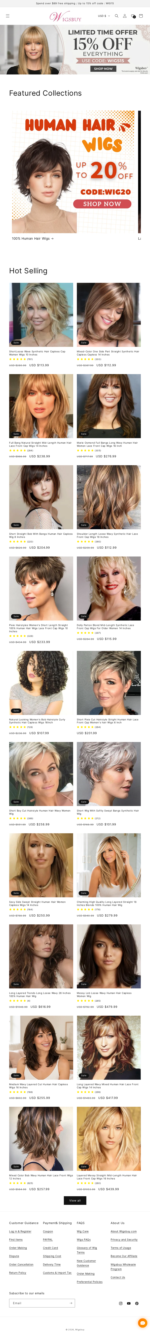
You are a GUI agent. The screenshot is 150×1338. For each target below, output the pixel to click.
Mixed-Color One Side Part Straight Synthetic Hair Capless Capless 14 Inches (108, 353)
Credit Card (50, 1247)
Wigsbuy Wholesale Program (123, 1266)
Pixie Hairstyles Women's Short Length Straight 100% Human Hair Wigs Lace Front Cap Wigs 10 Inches (38, 628)
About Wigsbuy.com (124, 1231)
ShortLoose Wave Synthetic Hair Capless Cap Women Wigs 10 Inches (37, 353)
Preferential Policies (90, 1281)
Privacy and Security (124, 1239)
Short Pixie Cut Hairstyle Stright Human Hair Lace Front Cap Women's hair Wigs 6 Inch (107, 721)
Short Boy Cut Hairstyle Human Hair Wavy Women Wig (40, 812)
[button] (8, 16)
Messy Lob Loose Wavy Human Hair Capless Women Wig (104, 995)
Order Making (18, 1247)
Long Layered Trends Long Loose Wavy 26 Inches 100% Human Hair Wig (40, 995)
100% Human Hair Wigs (31, 238)
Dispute (14, 1256)
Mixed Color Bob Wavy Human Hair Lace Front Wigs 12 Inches (41, 1177)
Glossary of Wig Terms (87, 1250)
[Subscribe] (71, 1303)
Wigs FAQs (84, 1239)
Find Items (16, 1239)
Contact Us (118, 1277)
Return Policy (17, 1272)
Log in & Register (20, 1231)
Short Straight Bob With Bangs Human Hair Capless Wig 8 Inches (41, 535)
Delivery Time (52, 1264)
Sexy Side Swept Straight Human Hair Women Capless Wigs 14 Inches (37, 903)
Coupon (48, 1231)
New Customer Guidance (86, 1263)
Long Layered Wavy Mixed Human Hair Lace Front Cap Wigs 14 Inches (108, 1086)
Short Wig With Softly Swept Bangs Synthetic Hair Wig (108, 812)
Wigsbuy (79, 1329)
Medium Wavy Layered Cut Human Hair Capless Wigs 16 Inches (38, 1086)
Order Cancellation (21, 1264)
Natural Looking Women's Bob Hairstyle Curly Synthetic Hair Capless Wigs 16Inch (37, 721)
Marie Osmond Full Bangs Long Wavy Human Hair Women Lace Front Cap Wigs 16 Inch (107, 444)
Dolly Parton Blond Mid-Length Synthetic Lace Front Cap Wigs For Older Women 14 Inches (105, 627)
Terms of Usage (121, 1247)
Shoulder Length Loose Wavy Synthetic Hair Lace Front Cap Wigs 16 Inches (107, 535)
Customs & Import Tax (57, 1272)
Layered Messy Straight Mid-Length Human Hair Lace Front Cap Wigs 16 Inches (107, 1177)
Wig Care (83, 1231)
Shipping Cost (52, 1256)
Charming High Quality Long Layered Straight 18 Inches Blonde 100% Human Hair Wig (107, 903)
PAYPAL (48, 1239)
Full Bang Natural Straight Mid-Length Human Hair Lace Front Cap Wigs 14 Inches (40, 444)
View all (75, 1200)
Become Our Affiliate (124, 1256)
